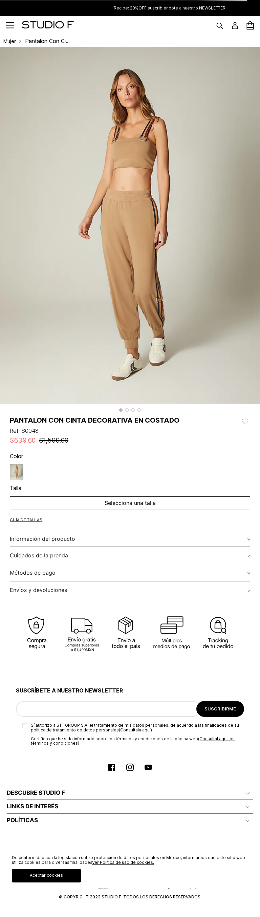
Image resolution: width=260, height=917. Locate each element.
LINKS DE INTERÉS (32, 806)
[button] (121, 410)
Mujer (9, 41)
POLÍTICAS (22, 820)
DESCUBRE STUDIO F (36, 792)
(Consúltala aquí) (135, 729)
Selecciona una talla (130, 502)
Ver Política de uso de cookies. (123, 862)
